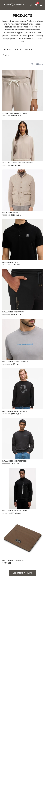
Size (16, 49)
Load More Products (22, 572)
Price (27, 49)
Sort (5, 55)
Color (5, 49)
